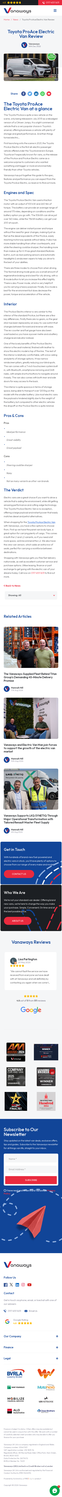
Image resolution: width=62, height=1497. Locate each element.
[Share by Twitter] (30, 93)
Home (7, 19)
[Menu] (55, 10)
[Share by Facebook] (23, 93)
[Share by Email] (49, 93)
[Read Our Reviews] (31, 1010)
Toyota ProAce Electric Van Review (38, 19)
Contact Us (19, 873)
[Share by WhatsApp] (42, 93)
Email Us (33, 1310)
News (15, 19)
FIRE (29, 1478)
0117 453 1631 (37, 572)
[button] (1, 961)
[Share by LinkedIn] (36, 93)
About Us (17, 920)
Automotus (17, 1478)
